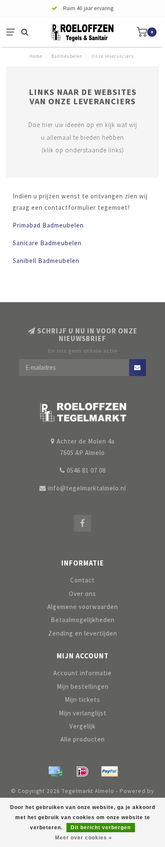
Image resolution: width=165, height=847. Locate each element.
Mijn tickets (82, 699)
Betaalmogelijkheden (83, 620)
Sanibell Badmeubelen (46, 261)
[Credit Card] (55, 771)
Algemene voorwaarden (82, 607)
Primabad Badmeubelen (48, 225)
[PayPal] (109, 771)
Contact (82, 580)
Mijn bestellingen (83, 686)
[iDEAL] (82, 771)
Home (36, 56)
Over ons (82, 594)
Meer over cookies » (83, 838)
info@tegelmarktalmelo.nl (87, 488)
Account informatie (82, 673)
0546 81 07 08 (86, 470)
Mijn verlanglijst (83, 713)
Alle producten (82, 739)
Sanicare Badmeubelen (47, 243)
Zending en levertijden (82, 633)
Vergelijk (82, 726)
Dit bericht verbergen (101, 828)
